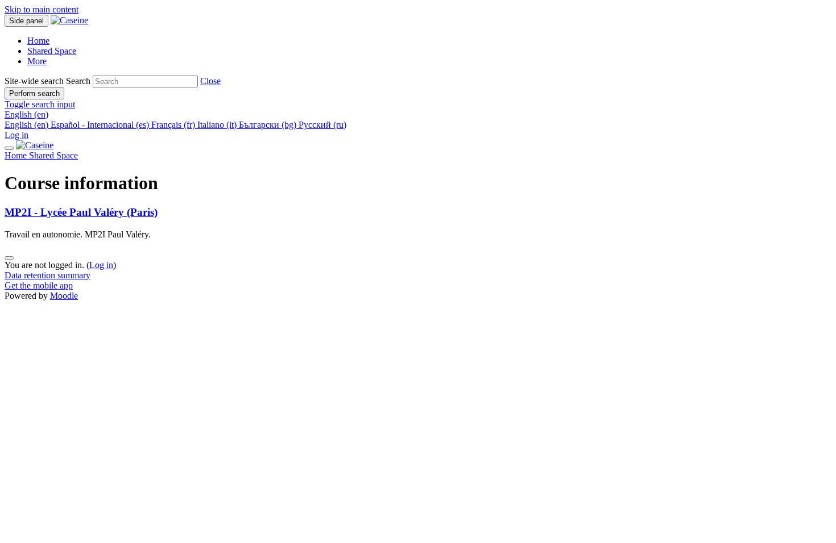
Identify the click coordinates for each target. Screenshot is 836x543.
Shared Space (53, 155)
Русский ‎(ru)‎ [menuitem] (322, 125)
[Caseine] (34, 145)
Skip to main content (41, 9)
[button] (210, 81)
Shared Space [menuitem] (51, 51)
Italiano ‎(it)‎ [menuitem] (218, 125)
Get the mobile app (39, 285)
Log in (16, 135)
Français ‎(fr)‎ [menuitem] (174, 125)
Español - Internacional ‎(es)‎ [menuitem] (101, 125)
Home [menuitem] (38, 40)
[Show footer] (9, 258)
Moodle (64, 295)
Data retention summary (47, 275)
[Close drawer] (9, 148)
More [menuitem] (37, 61)
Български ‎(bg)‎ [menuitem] (269, 125)
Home (17, 155)
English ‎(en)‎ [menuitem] (28, 125)
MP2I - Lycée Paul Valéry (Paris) (81, 212)
